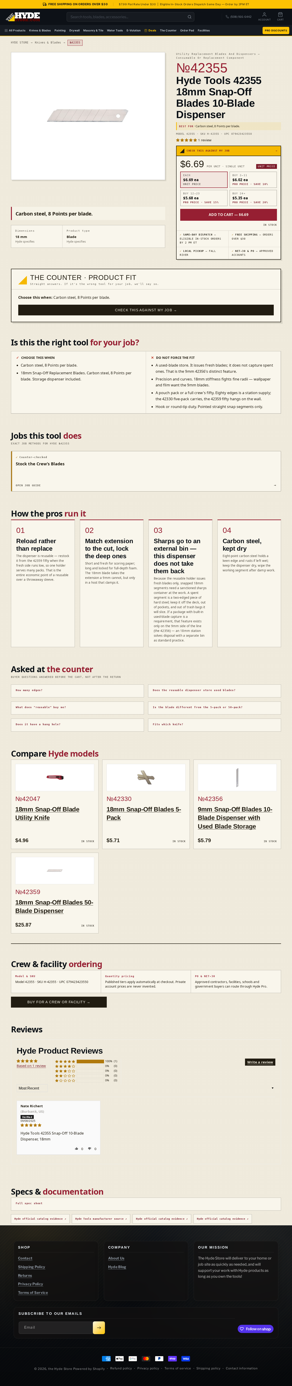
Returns (25, 1275)
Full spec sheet (29, 1203)
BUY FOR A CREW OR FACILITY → (59, 1002)
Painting (60, 30)
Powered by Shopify (89, 1369)
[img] (58, 1125)
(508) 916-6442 (240, 16)
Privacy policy (148, 1368)
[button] (187, 140)
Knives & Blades (40, 30)
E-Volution (134, 30)
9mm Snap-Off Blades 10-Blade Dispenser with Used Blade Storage (235, 818)
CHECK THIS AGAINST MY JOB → (146, 310)
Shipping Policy (31, 1267)
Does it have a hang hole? (38, 724)
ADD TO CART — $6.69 (228, 214)
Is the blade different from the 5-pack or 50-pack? (198, 707)
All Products (17, 30)
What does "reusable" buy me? (41, 707)
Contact (25, 1258)
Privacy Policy (30, 1284)
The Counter (168, 30)
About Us (116, 1258)
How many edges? (29, 690)
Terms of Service (33, 1292)
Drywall (74, 30)
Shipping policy (208, 1368)
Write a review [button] (260, 1062)
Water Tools (115, 30)
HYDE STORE (20, 42)
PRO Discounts (276, 30)
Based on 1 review (31, 1065)
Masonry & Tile (93, 30)
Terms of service (177, 1368)
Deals (152, 30)
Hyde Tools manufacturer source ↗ (101, 1218)
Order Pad (187, 30)
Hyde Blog (117, 1267)
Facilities (204, 30)
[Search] (189, 17)
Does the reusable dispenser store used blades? (194, 690)
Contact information (242, 1368)
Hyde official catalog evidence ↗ (40, 1218)
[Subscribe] (99, 1327)
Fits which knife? (168, 724)
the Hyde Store (60, 1369)
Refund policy (121, 1368)
